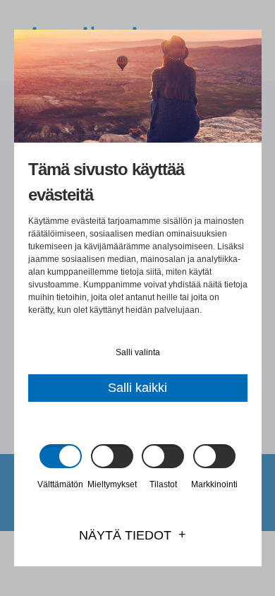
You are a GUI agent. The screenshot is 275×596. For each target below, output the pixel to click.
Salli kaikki (137, 388)
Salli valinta (138, 352)
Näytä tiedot (125, 535)
